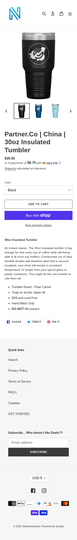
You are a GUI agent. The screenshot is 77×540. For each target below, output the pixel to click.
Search (13, 360)
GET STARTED (19, 414)
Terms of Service (19, 381)
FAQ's (12, 392)
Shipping (10, 168)
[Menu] (70, 13)
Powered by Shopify (52, 526)
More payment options (38, 225)
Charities (14, 403)
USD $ (37, 478)
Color (8, 182)
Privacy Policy (18, 370)
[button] (33, 163)
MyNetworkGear (32, 526)
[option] (21, 111)
